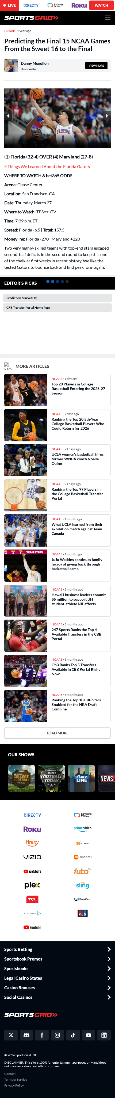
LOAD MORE (57, 733)
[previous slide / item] (8, 115)
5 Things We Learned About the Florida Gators (47, 166)
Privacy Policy (14, 1085)
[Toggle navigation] (108, 17)
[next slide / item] (107, 115)
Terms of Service (15, 1079)
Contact (10, 1074)
